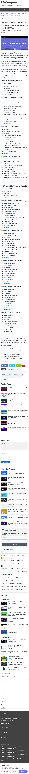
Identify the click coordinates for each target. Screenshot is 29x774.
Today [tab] (3, 676)
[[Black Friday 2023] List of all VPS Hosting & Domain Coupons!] (4, 401)
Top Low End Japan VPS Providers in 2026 (10, 580)
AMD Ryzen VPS (13, 371)
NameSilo (5, 566)
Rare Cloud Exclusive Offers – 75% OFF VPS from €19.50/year (12, 590)
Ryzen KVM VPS (5, 371)
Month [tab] (11, 676)
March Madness (5, 379)
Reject (14, 771)
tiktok (2, 704)
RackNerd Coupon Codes (6, 374)
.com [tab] (3, 551)
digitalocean (3, 686)
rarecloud (3, 695)
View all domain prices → (22, 571)
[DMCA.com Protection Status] (5, 723)
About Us (3, 729)
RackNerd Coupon (21, 371)
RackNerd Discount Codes (7, 377)
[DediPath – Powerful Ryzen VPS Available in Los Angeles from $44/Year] (4, 429)
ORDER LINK (7, 124)
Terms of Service (4, 737)
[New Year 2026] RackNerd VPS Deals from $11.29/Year (13, 586)
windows (3, 679)
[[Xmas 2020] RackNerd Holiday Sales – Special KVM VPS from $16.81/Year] (4, 389)
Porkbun (5, 560)
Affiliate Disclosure (5, 740)
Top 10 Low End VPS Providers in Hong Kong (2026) (12, 583)
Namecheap (5, 558)
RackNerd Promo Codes (18, 374)
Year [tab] (14, 676)
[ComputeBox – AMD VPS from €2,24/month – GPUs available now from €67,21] (4, 418)
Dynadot (3, 563)
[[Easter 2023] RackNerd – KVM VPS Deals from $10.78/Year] (4, 395)
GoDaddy (5, 568)
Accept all (23, 771)
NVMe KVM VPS (11, 369)
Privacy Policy (4, 732)
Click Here (7, 77)
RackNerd (3, 52)
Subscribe (14, 544)
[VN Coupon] (9, 2)
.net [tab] (9, 551)
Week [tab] (7, 676)
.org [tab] (6, 551)
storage (2, 692)
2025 (2, 682)
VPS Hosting (8, 13)
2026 (2, 689)
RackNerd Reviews (17, 377)
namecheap (3, 698)
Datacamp (3, 701)
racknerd (3, 707)
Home (2, 13)
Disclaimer (3, 734)
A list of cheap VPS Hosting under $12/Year (10, 577)
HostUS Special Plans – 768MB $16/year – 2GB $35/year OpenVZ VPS (13, 594)
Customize (5, 771)
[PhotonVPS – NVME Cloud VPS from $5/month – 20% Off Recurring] (4, 423)
